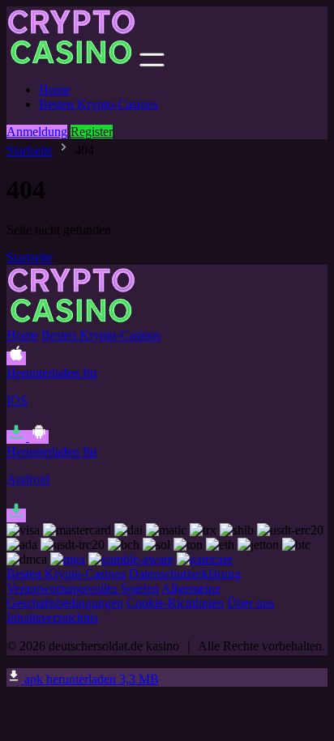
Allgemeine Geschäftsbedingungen (113, 595)
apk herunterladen (90, 679)
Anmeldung (36, 131)
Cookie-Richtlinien (175, 603)
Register (92, 131)
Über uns (250, 603)
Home (55, 89)
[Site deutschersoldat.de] (71, 62)
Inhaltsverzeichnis (52, 617)
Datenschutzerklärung (185, 574)
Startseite (29, 150)
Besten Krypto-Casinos (98, 104)
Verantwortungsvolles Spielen (82, 588)
